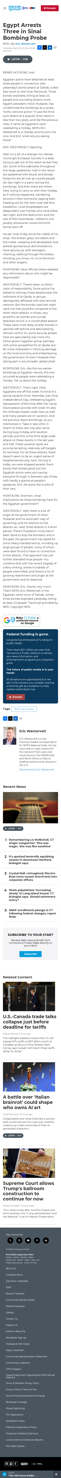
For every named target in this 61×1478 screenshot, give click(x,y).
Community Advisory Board (20, 1300)
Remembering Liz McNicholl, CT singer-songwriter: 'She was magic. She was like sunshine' (31, 843)
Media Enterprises (15, 1306)
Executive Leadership (17, 1281)
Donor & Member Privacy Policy (22, 1383)
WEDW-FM (11, 1260)
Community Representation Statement (26, 1356)
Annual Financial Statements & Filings (25, 1396)
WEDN (16, 1257)
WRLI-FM (35, 1260)
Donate (51, 8)
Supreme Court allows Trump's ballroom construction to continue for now (28, 1191)
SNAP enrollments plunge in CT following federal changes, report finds (32, 913)
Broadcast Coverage (16, 1402)
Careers (10, 1312)
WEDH (9, 1257)
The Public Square (15, 1446)
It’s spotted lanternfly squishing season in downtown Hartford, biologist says (31, 860)
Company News (14, 1275)
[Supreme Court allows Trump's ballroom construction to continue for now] (29, 1163)
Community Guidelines (18, 1363)
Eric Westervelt (25, 43)
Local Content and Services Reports (24, 1440)
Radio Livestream (15, 1350)
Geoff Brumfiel (10, 1114)
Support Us (11, 1325)
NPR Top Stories (24, 709)
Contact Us (11, 1319)
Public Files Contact (14, 1263)
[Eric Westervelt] (9, 736)
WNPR (20, 1260)
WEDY (31, 1257)
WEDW (23, 1257)
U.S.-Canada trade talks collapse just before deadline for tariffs (29, 1022)
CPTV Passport (13, 1369)
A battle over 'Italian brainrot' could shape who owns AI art (28, 1102)
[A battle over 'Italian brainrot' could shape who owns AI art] (29, 1077)
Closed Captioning (15, 1408)
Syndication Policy (15, 1421)
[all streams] (57, 1474)
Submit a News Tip (15, 1331)
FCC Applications (14, 1415)
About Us (11, 1268)
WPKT (27, 1260)
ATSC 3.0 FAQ (30, 1263)
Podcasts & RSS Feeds (17, 1344)
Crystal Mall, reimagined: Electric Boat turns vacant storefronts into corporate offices (33, 877)
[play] (4, 1474)
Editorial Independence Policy (21, 1427)
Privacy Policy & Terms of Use (21, 1389)
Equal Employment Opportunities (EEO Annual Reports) (30, 1376)
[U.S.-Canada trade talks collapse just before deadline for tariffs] (29, 996)
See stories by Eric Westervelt (36, 769)
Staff (8, 1287)
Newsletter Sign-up (16, 1338)
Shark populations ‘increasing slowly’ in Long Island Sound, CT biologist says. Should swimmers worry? (32, 895)
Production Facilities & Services (22, 1433)
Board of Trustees (15, 1294)
